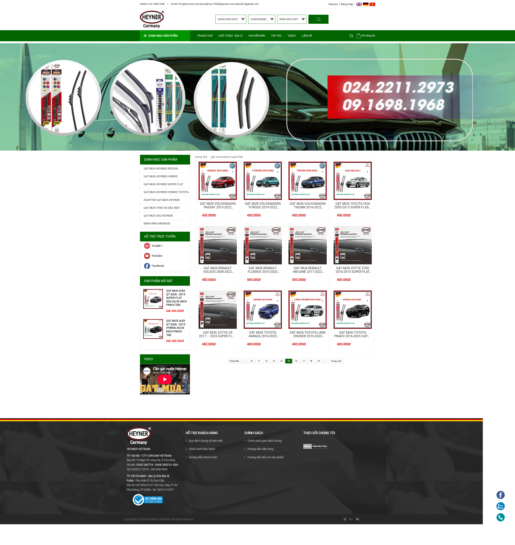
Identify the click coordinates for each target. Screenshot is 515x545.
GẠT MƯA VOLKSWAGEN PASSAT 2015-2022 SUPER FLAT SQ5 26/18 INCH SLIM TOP (218, 205)
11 (259, 361)
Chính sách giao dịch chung (264, 440)
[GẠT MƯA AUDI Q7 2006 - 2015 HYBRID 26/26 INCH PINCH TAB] (153, 329)
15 (288, 361)
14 (281, 361)
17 (303, 361)
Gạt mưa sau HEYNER (158, 215)
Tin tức (276, 35)
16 (296, 361)
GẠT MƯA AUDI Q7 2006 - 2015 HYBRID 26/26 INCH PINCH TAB (175, 327)
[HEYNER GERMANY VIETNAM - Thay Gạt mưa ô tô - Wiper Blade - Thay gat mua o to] (152, 19)
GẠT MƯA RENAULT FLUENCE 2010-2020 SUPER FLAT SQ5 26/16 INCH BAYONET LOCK (262, 269)
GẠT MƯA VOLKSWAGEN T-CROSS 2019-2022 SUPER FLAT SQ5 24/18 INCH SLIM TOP (263, 205)
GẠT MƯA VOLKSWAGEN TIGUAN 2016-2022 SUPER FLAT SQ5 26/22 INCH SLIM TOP (307, 205)
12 (266, 361)
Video (292, 35)
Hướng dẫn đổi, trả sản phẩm (265, 457)
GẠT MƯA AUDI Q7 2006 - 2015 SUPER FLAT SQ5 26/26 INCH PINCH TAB (176, 297)
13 (274, 361)
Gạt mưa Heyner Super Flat (163, 184)
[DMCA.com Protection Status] (315, 446)
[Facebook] (345, 519)
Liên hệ (307, 35)
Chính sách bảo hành (202, 449)
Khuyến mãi (257, 35)
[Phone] (500, 517)
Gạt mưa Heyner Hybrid (160, 176)
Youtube (157, 255)
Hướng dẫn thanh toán (203, 457)
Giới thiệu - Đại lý (231, 35)
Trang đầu (234, 361)
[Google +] (351, 519)
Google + (157, 245)
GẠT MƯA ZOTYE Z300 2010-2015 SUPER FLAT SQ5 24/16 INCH (353, 269)
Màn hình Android (157, 223)
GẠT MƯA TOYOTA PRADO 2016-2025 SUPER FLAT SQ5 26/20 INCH (352, 334)
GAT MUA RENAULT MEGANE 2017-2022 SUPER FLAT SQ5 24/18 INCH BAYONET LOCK (307, 269)
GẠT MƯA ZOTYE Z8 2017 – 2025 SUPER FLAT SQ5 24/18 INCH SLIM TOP (217, 334)
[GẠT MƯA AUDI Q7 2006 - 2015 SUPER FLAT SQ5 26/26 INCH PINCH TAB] (153, 299)
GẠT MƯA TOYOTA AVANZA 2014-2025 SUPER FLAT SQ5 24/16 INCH (262, 334)
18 (311, 361)
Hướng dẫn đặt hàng (260, 449)
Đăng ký (333, 4)
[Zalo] (500, 506)
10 (251, 361)
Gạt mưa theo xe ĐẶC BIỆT (162, 207)
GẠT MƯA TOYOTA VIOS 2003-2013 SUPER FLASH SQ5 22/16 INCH (352, 205)
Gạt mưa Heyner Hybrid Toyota (166, 192)
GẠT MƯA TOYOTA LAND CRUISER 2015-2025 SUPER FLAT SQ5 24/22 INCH (308, 334)
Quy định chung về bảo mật (206, 440)
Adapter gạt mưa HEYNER (162, 200)
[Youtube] (357, 519)
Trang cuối (336, 361)
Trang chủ (205, 35)
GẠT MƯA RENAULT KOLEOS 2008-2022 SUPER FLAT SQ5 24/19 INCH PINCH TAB (217, 269)
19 (318, 361)
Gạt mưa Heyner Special (161, 168)
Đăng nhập (347, 4)
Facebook (158, 265)
